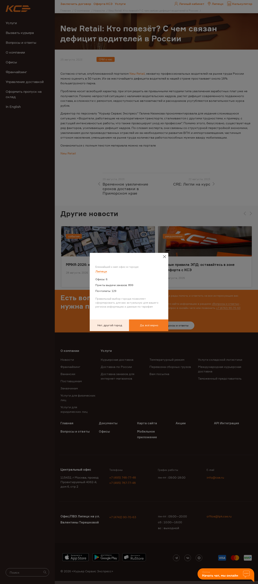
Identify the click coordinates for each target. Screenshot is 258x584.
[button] (226, 575)
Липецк (101, 271)
